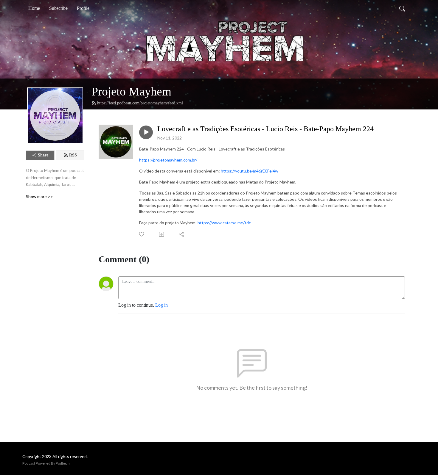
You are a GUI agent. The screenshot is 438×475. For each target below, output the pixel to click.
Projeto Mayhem (131, 91)
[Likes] (142, 234)
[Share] (181, 234)
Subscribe (58, 8)
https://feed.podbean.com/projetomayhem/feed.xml (140, 103)
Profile (83, 8)
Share (43, 155)
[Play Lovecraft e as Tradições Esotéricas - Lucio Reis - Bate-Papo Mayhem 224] (146, 132)
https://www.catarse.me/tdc (224, 222)
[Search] (402, 8)
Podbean (63, 463)
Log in (161, 305)
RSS (73, 155)
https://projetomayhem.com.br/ (168, 159)
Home (34, 8)
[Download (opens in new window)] (162, 234)
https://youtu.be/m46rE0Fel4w (249, 170)
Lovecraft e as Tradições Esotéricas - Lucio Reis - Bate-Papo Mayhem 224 (265, 129)
